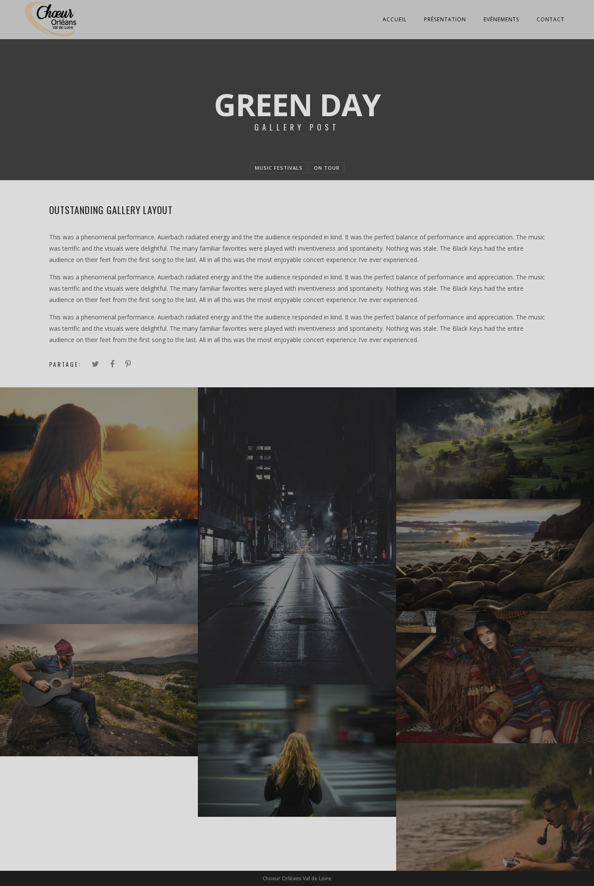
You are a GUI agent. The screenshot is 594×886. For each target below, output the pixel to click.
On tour (327, 167)
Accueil (395, 19)
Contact (550, 19)
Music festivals (279, 167)
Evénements (501, 19)
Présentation (445, 19)
